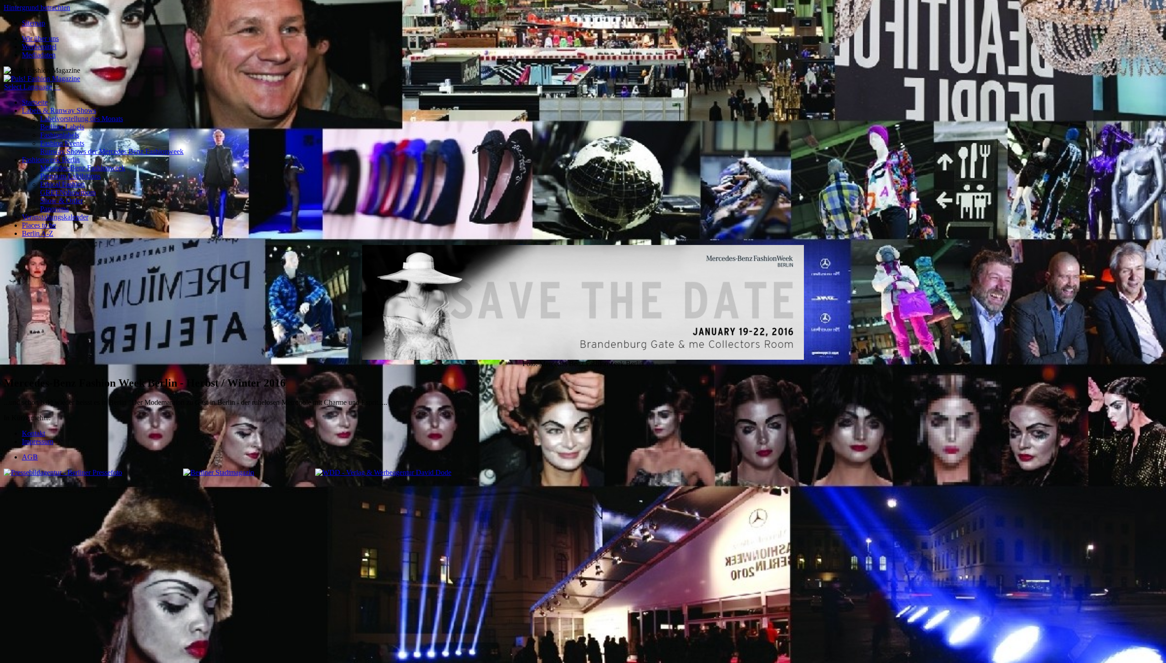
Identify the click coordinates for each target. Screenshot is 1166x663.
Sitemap (33, 23)
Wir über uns (40, 38)
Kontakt (33, 433)
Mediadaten (39, 55)
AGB (30, 457)
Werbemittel (39, 47)
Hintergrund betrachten (37, 7)
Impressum (37, 441)
